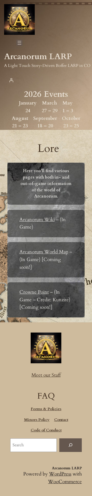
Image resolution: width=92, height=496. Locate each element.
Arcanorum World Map (43, 252)
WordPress (60, 474)
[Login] (11, 80)
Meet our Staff (46, 375)
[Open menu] (19, 43)
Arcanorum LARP (38, 56)
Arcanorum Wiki (37, 219)
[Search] (70, 445)
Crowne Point (34, 292)
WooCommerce (65, 481)
